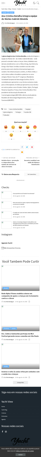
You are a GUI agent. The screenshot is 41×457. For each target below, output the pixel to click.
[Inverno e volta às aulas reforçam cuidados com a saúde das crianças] (20, 356)
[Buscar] (37, 3)
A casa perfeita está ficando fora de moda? (24, 193)
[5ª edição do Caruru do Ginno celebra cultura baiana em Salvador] (6, 215)
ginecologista (8, 112)
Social (11, 12)
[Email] (22, 152)
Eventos (6, 328)
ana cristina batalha (16, 109)
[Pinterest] (32, 147)
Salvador (6, 115)
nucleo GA (27, 112)
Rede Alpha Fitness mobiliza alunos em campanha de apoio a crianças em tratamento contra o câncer (19, 295)
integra (18, 112)
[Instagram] (6, 432)
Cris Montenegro (10, 23)
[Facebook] (22, 147)
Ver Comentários (32, 174)
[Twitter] (27, 147)
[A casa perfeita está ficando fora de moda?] (6, 195)
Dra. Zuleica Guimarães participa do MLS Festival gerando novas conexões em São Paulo (20, 335)
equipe (28, 109)
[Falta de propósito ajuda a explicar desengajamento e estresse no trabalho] (6, 205)
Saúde (5, 12)
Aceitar (20, 454)
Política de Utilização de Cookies (25, 451)
